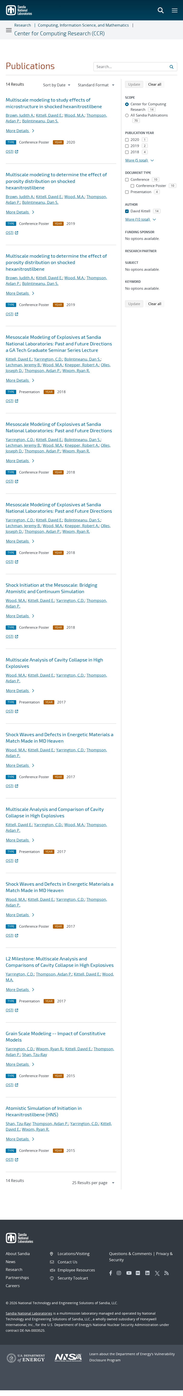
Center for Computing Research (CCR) (59, 33)
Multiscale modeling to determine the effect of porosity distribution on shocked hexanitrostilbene (56, 181)
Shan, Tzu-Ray (34, 1054)
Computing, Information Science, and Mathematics (83, 25)
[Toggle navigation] (9, 30)
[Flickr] (139, 1273)
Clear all (156, 84)
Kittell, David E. (49, 115)
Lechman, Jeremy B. (23, 365)
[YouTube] (129, 1273)
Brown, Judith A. (20, 115)
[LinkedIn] (148, 1273)
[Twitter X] (158, 1273)
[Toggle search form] (160, 10)
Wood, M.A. (74, 115)
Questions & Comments (130, 1253)
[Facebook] (110, 1273)
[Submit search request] (171, 66)
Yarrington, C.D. (48, 359)
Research (22, 25)
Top (168, 1390)
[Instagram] (120, 1273)
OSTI (9, 151)
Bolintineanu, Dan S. (40, 121)
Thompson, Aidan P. (43, 370)
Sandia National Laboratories (29, 1313)
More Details (18, 130)
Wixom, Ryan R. (76, 370)
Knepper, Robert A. (82, 365)
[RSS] (168, 1273)
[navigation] (57, 85)
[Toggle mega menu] (175, 10)
